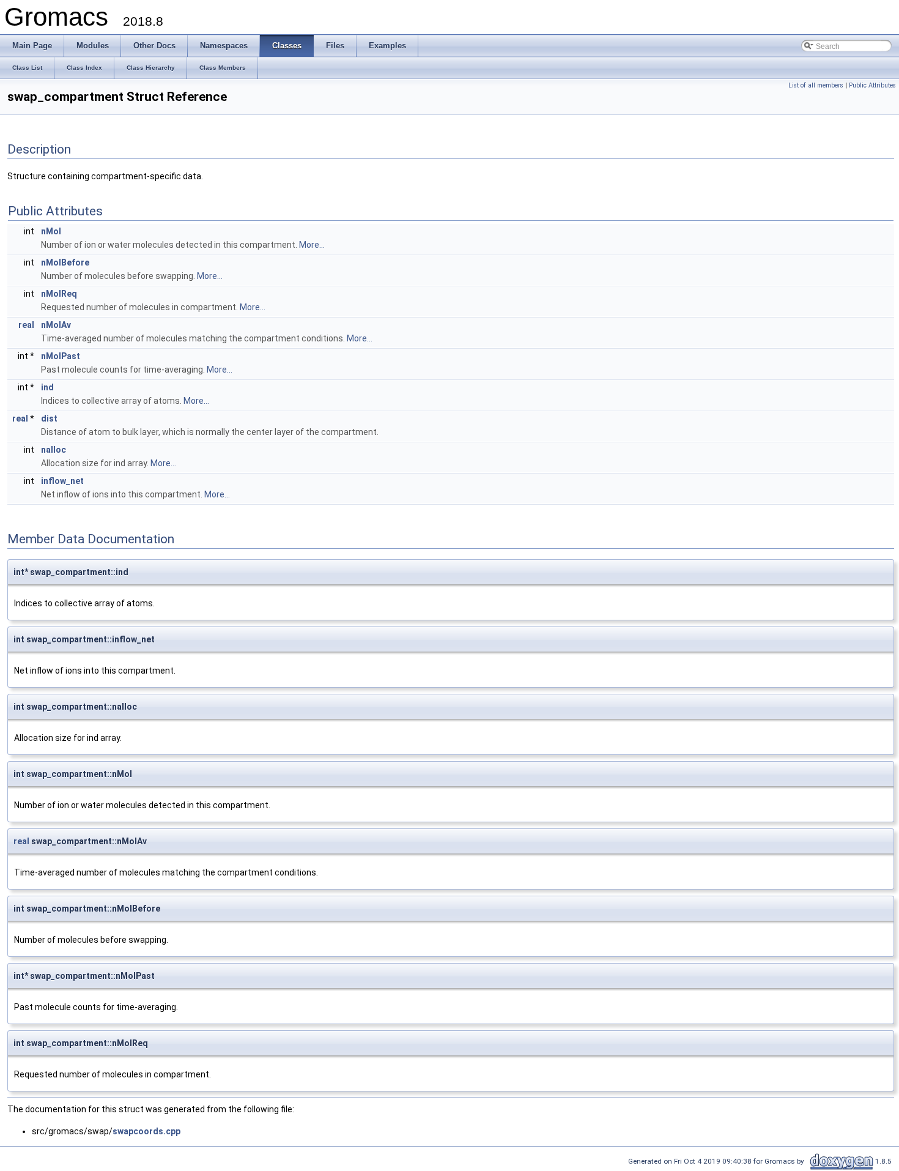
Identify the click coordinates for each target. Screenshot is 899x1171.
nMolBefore (65, 262)
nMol (51, 231)
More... (312, 245)
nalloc (53, 450)
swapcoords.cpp (146, 1131)
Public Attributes (872, 85)
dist (49, 418)
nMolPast (60, 356)
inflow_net (62, 481)
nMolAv (56, 325)
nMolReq (59, 294)
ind (47, 387)
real (26, 325)
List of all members (815, 85)
